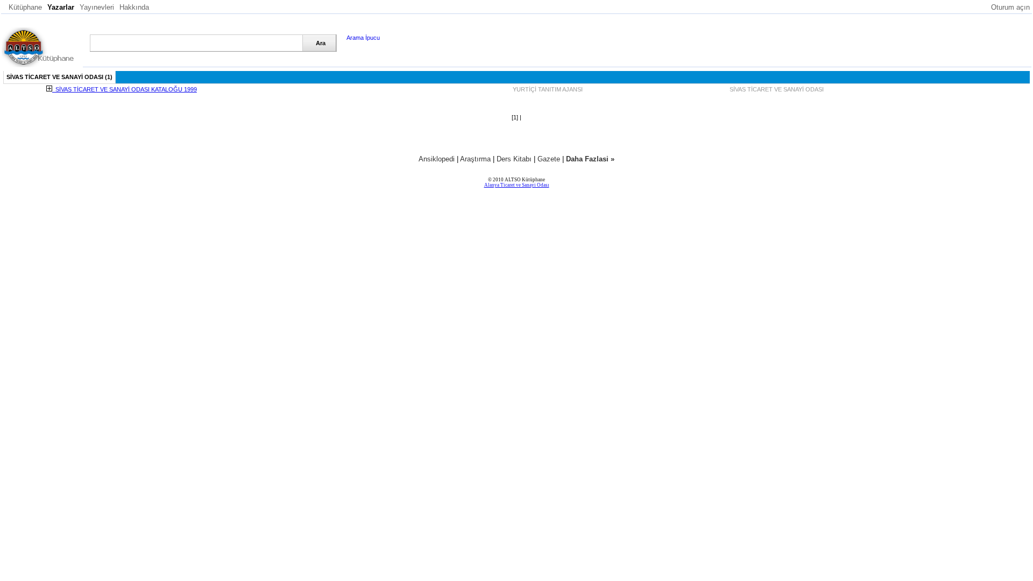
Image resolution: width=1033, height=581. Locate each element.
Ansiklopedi (437, 159)
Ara (321, 43)
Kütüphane (25, 7)
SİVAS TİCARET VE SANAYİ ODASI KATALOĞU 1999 (124, 89)
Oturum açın (1010, 7)
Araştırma (475, 159)
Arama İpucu (363, 37)
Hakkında (134, 7)
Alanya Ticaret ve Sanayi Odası (516, 185)
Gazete (548, 159)
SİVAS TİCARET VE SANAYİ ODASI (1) (59, 77)
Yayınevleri (97, 7)
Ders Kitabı (514, 159)
